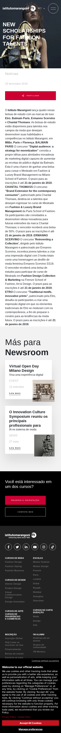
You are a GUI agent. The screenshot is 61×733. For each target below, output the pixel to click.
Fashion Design (13, 562)
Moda (36, 616)
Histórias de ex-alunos (41, 639)
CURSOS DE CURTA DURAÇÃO (43, 611)
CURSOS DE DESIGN (15, 580)
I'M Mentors (39, 652)
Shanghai (38, 596)
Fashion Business (14, 570)
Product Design (13, 588)
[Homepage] (19, 8)
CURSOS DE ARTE (14, 611)
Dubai (36, 583)
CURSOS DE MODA (14, 558)
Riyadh (37, 588)
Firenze (37, 570)
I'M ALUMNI (38, 634)
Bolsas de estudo (14, 654)
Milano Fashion (41, 562)
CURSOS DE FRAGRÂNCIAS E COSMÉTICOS (13, 616)
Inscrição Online (14, 638)
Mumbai (37, 592)
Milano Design (41, 566)
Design (37, 621)
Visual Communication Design (13, 595)
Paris (36, 575)
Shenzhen (38, 601)
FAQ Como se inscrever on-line (14, 643)
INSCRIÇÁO (11, 634)
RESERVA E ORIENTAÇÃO (25, 500)
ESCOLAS (38, 558)
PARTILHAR (32, 96)
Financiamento (13, 649)
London (37, 579)
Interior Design (13, 584)
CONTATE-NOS (25, 512)
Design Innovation (15, 602)
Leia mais (15, 393)
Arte (35, 625)
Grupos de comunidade (39, 646)
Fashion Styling (13, 566)
